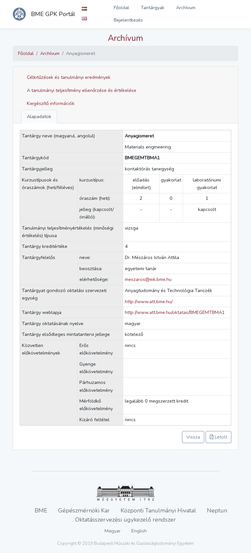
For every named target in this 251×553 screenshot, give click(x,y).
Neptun (217, 510)
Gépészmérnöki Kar (84, 510)
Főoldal (121, 8)
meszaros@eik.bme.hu (148, 279)
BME (41, 510)
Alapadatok (39, 116)
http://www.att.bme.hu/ (149, 301)
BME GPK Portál (53, 14)
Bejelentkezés (128, 20)
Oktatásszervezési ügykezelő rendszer (125, 520)
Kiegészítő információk (51, 103)
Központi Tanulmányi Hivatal (158, 510)
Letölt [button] (220, 437)
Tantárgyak (152, 8)
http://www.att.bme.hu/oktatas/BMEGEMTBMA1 (175, 312)
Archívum (185, 8)
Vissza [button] (193, 437)
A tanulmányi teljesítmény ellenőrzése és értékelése (81, 90)
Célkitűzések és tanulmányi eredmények (68, 77)
